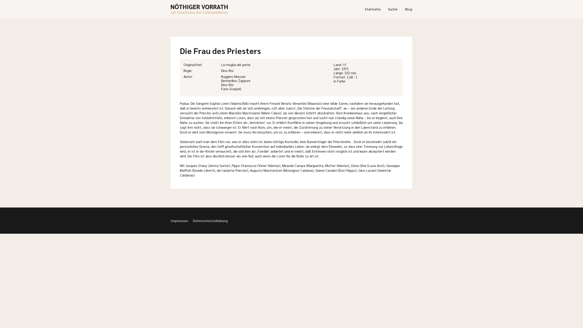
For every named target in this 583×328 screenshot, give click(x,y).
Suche (393, 9)
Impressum (179, 220)
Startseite (373, 9)
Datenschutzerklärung (210, 220)
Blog (408, 9)
